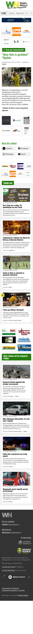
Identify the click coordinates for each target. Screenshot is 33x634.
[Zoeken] (27, 13)
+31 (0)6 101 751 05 (8, 567)
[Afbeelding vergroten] (16, 77)
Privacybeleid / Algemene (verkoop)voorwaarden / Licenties (13, 589)
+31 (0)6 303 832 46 (8, 570)
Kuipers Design (23, 595)
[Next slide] (29, 577)
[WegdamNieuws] (16, 5)
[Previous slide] (3, 577)
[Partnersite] (24, 542)
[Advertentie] (6, 31)
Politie (4, 64)
